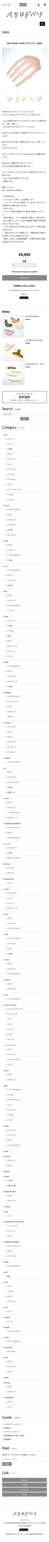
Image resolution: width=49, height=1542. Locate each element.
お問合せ (7, 1428)
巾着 (9, 636)
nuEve (6, 1337)
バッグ (9, 883)
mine (6, 1212)
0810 (6, 662)
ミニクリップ (12, 1014)
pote (6, 1272)
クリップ (10, 444)
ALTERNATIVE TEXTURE (14, 1222)
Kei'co (6, 1070)
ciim (5, 566)
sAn (5, 435)
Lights (6, 1126)
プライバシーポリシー (12, 1432)
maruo (6, 960)
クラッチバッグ (13, 782)
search (23, 5)
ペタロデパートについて (13, 1424)
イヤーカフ (11, 479)
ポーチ (9, 641)
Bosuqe (7, 1383)
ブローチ (10, 717)
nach (6, 1357)
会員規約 (7, 1439)
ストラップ (11, 1130)
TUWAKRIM (8, 1398)
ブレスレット (12, 747)
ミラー (9, 1019)
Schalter (7, 758)
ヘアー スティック (14, 489)
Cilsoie (6, 506)
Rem (6, 914)
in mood (7, 723)
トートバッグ (12, 1226)
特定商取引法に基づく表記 (14, 1436)
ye (5, 768)
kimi (5, 1307)
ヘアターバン (12, 893)
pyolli (6, 1151)
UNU (6, 995)
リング (9, 484)
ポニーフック (12, 646)
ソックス (10, 1029)
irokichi (7, 1317)
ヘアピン (10, 494)
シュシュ (10, 656)
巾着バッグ (11, 792)
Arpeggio (7, 692)
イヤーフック (12, 681)
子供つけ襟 (11, 1186)
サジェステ (11, 469)
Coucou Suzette (10, 1005)
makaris (7, 1207)
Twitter (24, 1485)
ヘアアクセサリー (14, 510)
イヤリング (11, 459)
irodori (6, 889)
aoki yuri (7, 1156)
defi (5, 591)
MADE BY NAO (10, 1192)
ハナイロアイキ (10, 1045)
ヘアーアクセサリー (14, 938)
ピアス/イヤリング (14, 1100)
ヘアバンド (11, 621)
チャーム (10, 868)
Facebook (24, 1490)
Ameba (24, 1494)
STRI (6, 541)
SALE (6, 1378)
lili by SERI (8, 1347)
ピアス (9, 454)
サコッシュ (11, 651)
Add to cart (24, 278)
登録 (7, 1464)
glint (5, 1086)
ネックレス (11, 535)
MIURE (7, 1327)
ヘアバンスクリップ (14, 1009)
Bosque (7, 1171)
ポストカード (12, 848)
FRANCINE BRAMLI (11, 1242)
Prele (6, 617)
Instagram (24, 1480)
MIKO (6, 1262)
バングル (10, 474)
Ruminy (7, 864)
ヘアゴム (10, 500)
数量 (24, 261)
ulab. (6, 1282)
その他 (9, 449)
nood (6, 934)
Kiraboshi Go (9, 879)
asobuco (7, 980)
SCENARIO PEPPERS (12, 824)
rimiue (6, 798)
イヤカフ (10, 1115)
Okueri (6, 1176)
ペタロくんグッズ (14, 858)
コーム (9, 464)
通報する (24, 294)
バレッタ (10, 439)
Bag (8, 1276)
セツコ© (7, 844)
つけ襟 (9, 1180)
